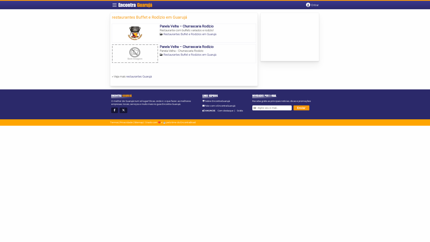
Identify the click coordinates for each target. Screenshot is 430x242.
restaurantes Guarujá (139, 76)
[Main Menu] (114, 5)
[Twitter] (123, 110)
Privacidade (126, 122)
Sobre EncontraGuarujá (217, 101)
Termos (114, 122)
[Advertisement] (287, 37)
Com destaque (225, 110)
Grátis (240, 110)
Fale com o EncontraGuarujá (220, 106)
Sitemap (138, 122)
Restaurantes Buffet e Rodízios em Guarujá (189, 34)
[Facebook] (114, 110)
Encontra (135, 5)
